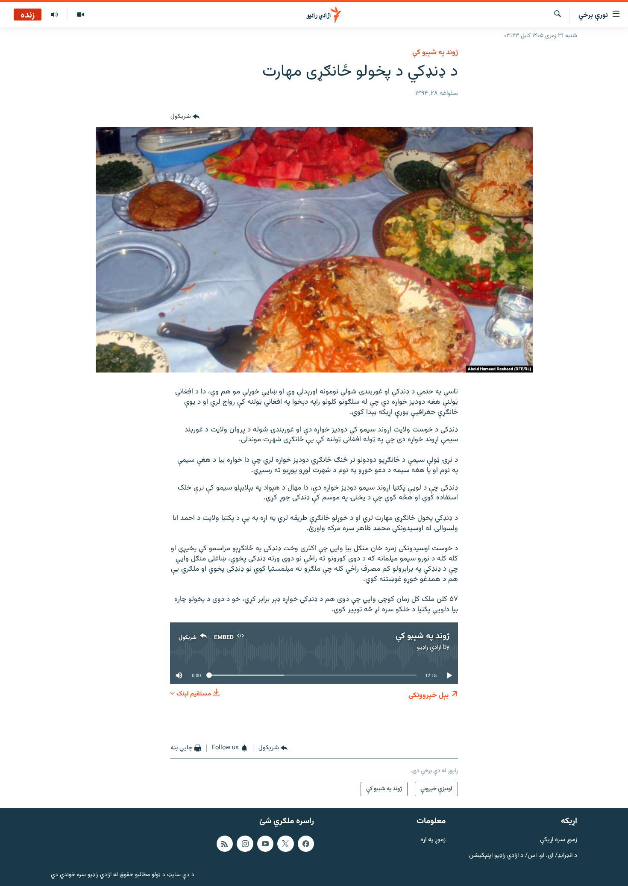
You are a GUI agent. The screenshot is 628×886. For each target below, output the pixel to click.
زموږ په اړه (433, 839)
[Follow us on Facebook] (306, 843)
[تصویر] (80, 15)
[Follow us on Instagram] (245, 843)
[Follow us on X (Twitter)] (285, 843)
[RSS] (225, 843)
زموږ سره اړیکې (558, 839)
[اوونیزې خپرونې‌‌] (54, 15)
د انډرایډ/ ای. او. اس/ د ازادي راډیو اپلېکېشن (523, 855)
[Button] (185, 116)
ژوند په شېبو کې (435, 52)
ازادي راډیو (429, 647)
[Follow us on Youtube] (265, 843)
